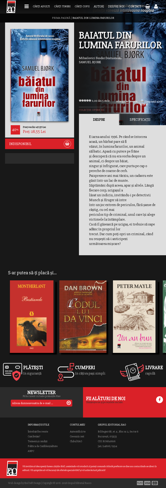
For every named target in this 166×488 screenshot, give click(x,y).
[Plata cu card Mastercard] (155, 483)
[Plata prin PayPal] (140, 483)
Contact (135, 6)
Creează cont (77, 436)
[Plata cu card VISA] (147, 483)
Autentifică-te (78, 431)
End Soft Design (32, 483)
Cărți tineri (62, 6)
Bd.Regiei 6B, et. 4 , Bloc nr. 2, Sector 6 (118, 431)
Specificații (140, 119)
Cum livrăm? (34, 436)
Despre (99, 119)
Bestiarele (19, 318)
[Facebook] (159, 399)
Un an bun (123, 318)
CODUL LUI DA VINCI (79, 325)
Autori (99, 6)
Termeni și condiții (37, 441)
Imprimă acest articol (151, 103)
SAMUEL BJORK (90, 62)
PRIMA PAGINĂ (61, 18)
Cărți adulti (41, 6)
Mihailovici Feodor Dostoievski (100, 58)
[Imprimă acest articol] (142, 101)
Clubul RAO (76, 441)
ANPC (31, 451)
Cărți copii (82, 6)
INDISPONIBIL (20, 144)
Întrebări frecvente (38, 431)
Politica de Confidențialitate (43, 446)
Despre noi (116, 6)
